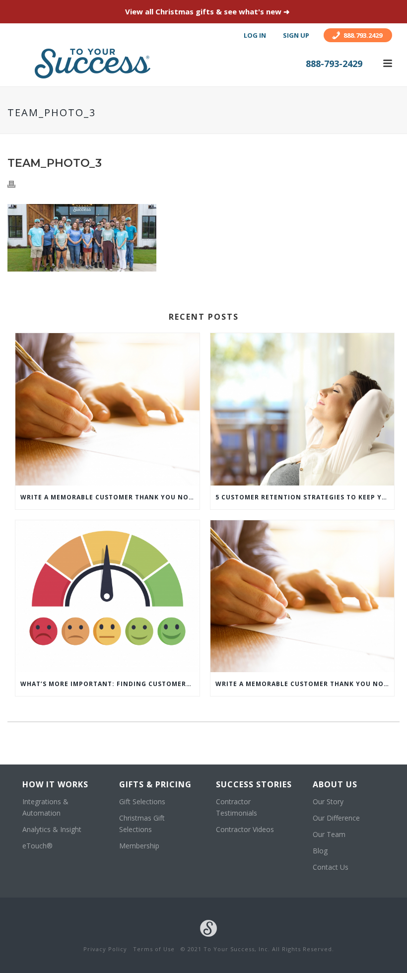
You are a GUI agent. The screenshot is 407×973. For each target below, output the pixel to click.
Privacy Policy (105, 949)
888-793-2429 (334, 64)
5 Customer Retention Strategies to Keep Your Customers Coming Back (305, 497)
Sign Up (296, 35)
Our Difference (336, 818)
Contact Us (330, 867)
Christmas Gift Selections (142, 823)
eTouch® (37, 845)
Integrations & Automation (45, 807)
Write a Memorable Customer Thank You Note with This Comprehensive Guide (110, 497)
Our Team (329, 834)
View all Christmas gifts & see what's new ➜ (207, 11)
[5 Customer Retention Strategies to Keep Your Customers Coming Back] (302, 409)
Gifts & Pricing (155, 784)
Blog (320, 850)
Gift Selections (142, 801)
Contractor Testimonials (236, 807)
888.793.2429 (362, 35)
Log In (255, 35)
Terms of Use (154, 949)
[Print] (16, 183)
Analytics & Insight (51, 829)
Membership (139, 845)
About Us (335, 784)
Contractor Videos (245, 829)
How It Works (55, 784)
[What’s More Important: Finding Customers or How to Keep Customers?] (107, 596)
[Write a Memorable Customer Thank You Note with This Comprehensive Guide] (107, 409)
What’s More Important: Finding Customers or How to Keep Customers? (110, 684)
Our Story (328, 801)
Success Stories (254, 784)
